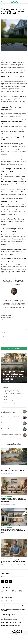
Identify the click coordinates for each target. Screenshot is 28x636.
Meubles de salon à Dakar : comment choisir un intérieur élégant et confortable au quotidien (13, 499)
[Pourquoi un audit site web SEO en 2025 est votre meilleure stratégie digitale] (25, 417)
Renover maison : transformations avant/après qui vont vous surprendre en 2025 (13, 530)
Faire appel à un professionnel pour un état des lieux (14, 398)
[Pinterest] (6, 581)
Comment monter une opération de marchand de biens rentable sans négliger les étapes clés (13, 561)
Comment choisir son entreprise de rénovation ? (11, 625)
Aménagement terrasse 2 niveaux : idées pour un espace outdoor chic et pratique (14, 375)
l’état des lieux (8, 234)
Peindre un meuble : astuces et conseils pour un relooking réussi (7, 282)
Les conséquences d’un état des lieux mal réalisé (14, 395)
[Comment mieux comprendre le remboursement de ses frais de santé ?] (25, 423)
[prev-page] (22, 355)
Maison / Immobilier (6, 7)
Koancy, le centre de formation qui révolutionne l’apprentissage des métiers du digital (11, 619)
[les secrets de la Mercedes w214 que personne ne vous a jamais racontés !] (25, 429)
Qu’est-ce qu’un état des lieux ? (12, 390)
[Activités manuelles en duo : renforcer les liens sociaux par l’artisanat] (25, 435)
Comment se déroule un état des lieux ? (14, 393)
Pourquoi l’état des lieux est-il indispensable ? (15, 391)
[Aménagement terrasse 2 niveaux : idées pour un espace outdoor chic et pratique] (14, 368)
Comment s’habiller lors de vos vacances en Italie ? (11, 622)
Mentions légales (15, 634)
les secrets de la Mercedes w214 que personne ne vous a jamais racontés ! (11, 429)
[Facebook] (2, 581)
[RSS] (10, 581)
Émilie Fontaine (8, 17)
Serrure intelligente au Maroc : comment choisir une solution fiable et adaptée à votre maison (14, 601)
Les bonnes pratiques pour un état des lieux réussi (14, 401)
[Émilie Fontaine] (14, 291)
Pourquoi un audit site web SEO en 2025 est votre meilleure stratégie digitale (10, 417)
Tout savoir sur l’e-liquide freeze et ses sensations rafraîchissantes (19, 282)
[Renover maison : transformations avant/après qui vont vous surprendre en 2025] (14, 517)
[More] (21, 55)
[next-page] (24, 355)
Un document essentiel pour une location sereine (13, 404)
